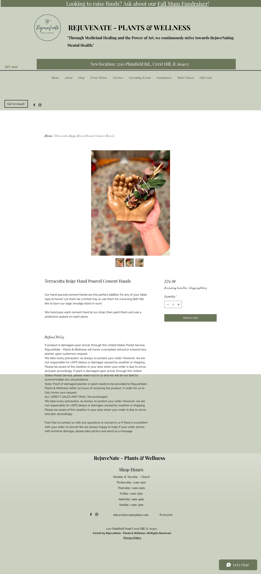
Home (48, 136)
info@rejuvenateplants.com (130, 515)
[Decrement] (167, 304)
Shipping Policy (198, 288)
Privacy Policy (132, 537)
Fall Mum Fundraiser (182, 3)
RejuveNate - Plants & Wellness (129, 457)
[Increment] (179, 304)
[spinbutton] (173, 304)
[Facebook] (34, 105)
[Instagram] (40, 105)
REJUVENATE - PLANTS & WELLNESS (129, 27)
